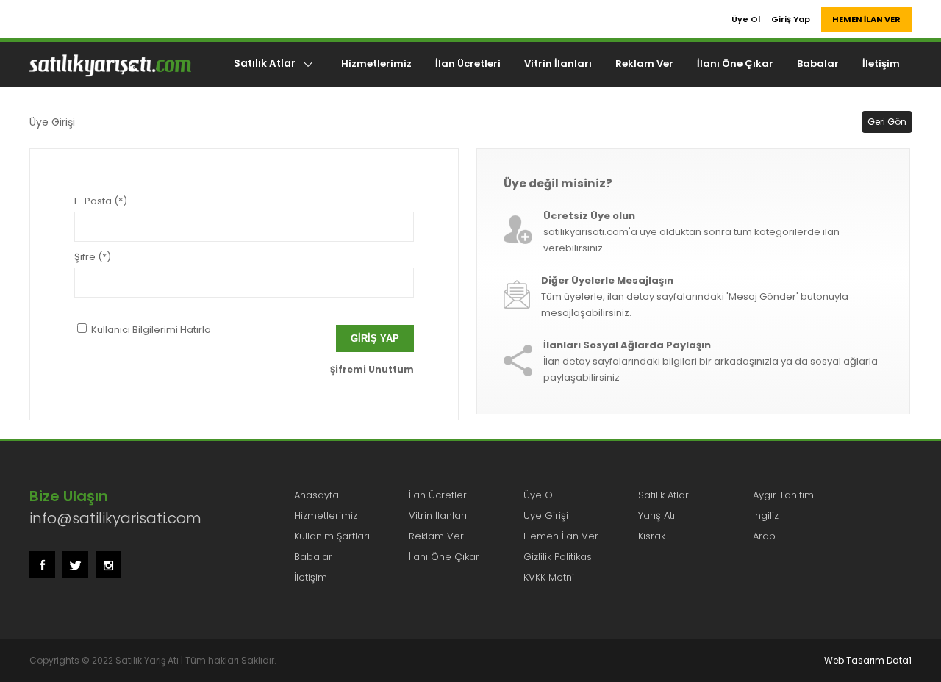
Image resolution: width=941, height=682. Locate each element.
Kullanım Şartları (332, 536)
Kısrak (651, 536)
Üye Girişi (545, 516)
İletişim (881, 64)
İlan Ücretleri (468, 64)
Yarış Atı (656, 516)
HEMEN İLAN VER (866, 19)
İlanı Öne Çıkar (735, 64)
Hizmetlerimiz (376, 64)
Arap (764, 536)
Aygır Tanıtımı (784, 495)
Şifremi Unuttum (372, 369)
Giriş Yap (790, 19)
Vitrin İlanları (558, 64)
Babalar (818, 64)
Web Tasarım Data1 (868, 660)
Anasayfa (316, 495)
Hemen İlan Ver (560, 536)
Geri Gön (886, 121)
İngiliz (766, 516)
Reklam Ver (644, 64)
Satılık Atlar (265, 64)
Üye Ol (745, 19)
